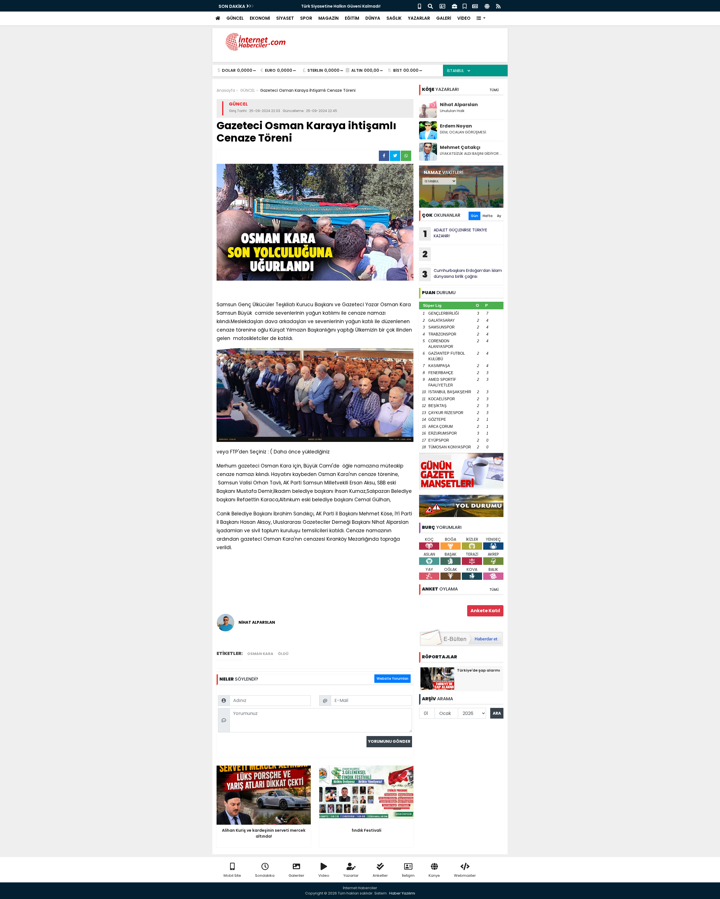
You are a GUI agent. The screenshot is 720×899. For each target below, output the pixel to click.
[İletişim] (442, 5)
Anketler (380, 875)
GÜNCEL (235, 18)
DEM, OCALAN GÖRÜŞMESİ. (463, 132)
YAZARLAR (419, 18)
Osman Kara (260, 653)
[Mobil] (419, 5)
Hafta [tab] (487, 215)
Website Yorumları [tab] (392, 678)
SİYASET (285, 18)
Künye (434, 875)
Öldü (283, 653)
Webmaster (465, 875)
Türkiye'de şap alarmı (478, 670)
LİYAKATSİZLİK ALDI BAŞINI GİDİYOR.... (471, 153)
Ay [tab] (499, 215)
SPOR (306, 18)
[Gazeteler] (475, 5)
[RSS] (498, 5)
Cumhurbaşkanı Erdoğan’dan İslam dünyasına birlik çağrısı (462, 274)
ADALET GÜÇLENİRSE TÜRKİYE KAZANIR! (455, 233)
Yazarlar (351, 875)
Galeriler (296, 875)
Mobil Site (232, 875)
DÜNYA (372, 18)
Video (323, 875)
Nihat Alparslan (459, 104)
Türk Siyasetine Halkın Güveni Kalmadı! (299, 6)
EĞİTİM (352, 18)
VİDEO (464, 18)
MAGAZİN (328, 18)
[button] (481, 18)
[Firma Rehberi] (454, 5)
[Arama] (430, 5)
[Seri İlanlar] (464, 5)
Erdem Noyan (456, 126)
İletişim (408, 875)
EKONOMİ (260, 18)
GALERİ (443, 18)
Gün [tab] (474, 215)
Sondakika (264, 875)
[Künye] (487, 5)
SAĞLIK (394, 18)
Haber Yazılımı (402, 893)
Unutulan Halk (452, 110)
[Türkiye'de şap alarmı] (437, 678)
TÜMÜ (494, 90)
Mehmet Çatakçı (460, 147)
